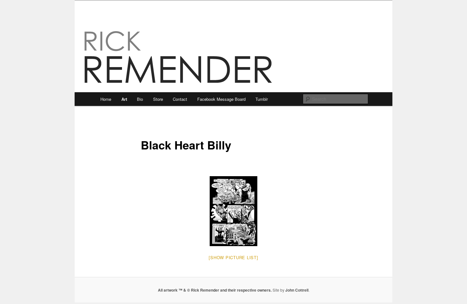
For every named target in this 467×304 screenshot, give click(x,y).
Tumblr (261, 99)
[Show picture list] (233, 257)
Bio (140, 99)
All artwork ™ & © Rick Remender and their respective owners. (215, 290)
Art (124, 99)
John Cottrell (296, 290)
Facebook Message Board (221, 99)
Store (158, 99)
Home (105, 99)
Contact (180, 99)
